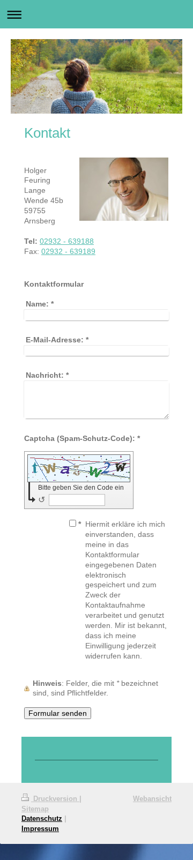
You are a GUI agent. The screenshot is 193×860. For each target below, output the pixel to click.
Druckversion (55, 798)
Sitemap (35, 808)
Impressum (40, 828)
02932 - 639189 (68, 251)
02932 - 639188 (67, 241)
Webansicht (152, 798)
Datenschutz (41, 818)
